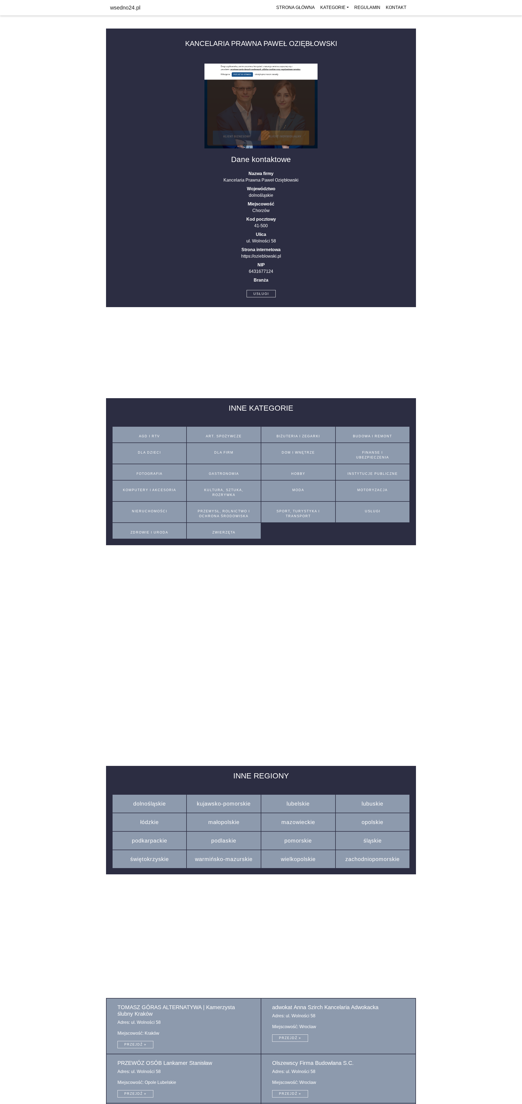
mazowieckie (298, 822)
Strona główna (295, 7)
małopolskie (224, 822)
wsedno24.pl (125, 8)
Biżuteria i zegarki (298, 436)
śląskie (372, 841)
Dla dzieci (149, 452)
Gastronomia (224, 474)
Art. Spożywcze (224, 436)
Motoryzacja (372, 490)
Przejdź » (135, 1044)
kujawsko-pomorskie (224, 804)
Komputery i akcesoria (149, 490)
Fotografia (149, 474)
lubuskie (372, 804)
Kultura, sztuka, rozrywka (223, 492)
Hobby (298, 474)
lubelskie (298, 804)
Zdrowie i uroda (149, 532)
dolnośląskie (149, 804)
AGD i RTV (149, 436)
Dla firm (224, 452)
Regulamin (367, 7)
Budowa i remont (372, 436)
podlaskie (223, 841)
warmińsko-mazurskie (224, 859)
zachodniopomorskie (372, 859)
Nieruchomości (149, 511)
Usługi (261, 294)
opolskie (372, 822)
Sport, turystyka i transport (298, 513)
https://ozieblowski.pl (261, 256)
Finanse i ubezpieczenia (372, 455)
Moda (298, 490)
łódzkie (149, 822)
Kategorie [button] (333, 7)
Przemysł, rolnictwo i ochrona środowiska (224, 513)
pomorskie (298, 841)
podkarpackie (149, 841)
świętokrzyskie (149, 859)
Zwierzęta (223, 532)
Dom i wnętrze (298, 452)
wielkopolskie (298, 859)
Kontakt (396, 7)
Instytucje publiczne (372, 474)
